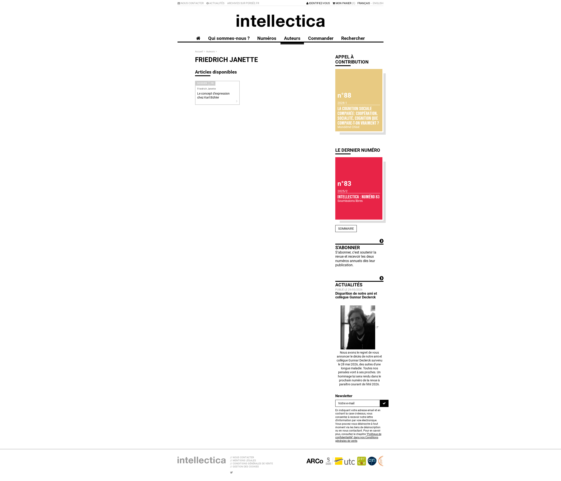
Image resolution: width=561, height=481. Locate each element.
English (378, 3)
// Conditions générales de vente (251, 463)
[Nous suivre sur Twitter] (231, 472)
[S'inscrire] (384, 403)
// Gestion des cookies (244, 466)
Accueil (199, 51)
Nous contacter (192, 3)
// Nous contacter (242, 457)
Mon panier (345, 3)
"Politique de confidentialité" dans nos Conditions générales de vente (358, 437)
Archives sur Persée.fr (243, 3)
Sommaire (346, 228)
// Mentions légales (243, 460)
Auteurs (210, 51)
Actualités (216, 3)
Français (363, 3)
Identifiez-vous (319, 3)
